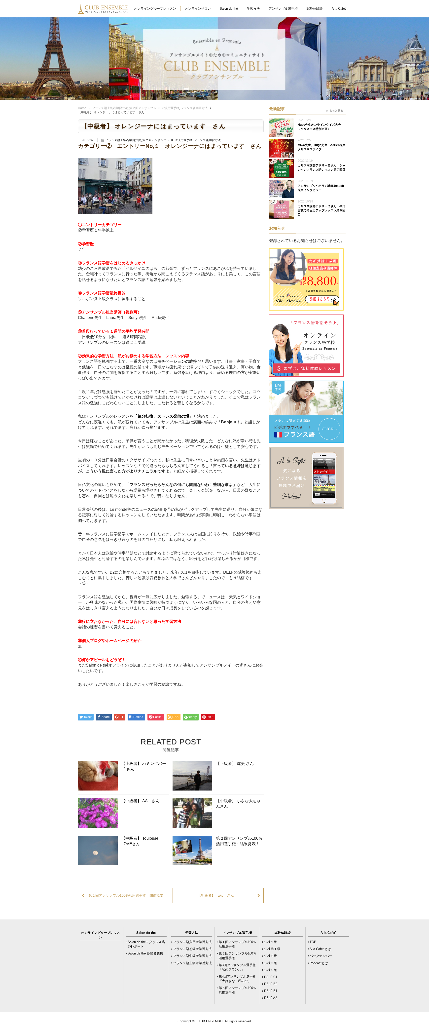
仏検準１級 (272, 949)
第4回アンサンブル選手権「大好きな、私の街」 (237, 979)
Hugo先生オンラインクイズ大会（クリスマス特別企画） (319, 127)
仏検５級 (270, 970)
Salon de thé (229, 8)
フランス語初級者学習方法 (192, 949)
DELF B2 (270, 984)
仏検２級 (270, 956)
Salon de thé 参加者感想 (145, 953)
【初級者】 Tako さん (216, 895)
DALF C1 (270, 977)
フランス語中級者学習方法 (192, 956)
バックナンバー (321, 956)
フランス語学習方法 (194, 108)
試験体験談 (315, 8)
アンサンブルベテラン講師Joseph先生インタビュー (321, 188)
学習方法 (253, 8)
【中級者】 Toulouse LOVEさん (139, 841)
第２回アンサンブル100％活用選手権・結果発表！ (239, 841)
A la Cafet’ (339, 8)
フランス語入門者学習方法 (192, 942)
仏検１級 (270, 942)
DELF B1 (270, 991)
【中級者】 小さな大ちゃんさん (238, 803)
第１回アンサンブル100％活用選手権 (237, 944)
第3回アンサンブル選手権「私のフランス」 (237, 967)
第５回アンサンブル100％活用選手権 (237, 990)
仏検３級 (270, 963)
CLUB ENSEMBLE (210, 1021)
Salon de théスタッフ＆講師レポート (146, 944)
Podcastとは (319, 963)
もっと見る (336, 110)
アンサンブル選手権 (283, 8)
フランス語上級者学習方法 (110, 108)
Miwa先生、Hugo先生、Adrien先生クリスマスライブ (322, 147)
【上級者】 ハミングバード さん (143, 766)
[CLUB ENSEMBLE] (103, 11)
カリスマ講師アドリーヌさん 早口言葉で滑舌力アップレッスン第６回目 (321, 210)
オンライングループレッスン (155, 8)
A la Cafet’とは (320, 949)
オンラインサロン (198, 8)
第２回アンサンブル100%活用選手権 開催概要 (125, 895)
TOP (313, 942)
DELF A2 (270, 998)
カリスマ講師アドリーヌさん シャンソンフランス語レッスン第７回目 (321, 167)
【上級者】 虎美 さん (235, 763)
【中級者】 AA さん (140, 801)
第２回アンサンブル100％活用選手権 (154, 108)
